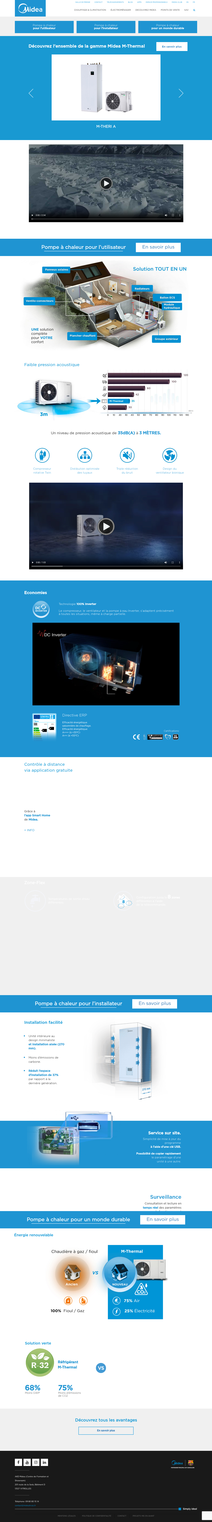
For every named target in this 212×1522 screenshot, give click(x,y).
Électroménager (121, 10)
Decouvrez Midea (145, 10)
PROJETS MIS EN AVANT (143, 1516)
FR (194, 2)
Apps (139, 2)
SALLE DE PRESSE (82, 2)
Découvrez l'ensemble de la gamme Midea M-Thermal (87, 46)
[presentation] (31, 93)
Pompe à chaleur (44, 27)
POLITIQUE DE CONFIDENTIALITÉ (96, 1516)
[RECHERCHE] (194, 10)
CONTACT (98, 2)
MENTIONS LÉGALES (67, 1516)
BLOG (130, 2)
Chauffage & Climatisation (90, 10)
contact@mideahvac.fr (25, 1506)
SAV (186, 10)
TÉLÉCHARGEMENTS (115, 2)
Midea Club (177, 2)
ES (187, 2)
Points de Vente (170, 10)
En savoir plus (158, 247)
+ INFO (29, 830)
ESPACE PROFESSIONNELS (156, 2)
